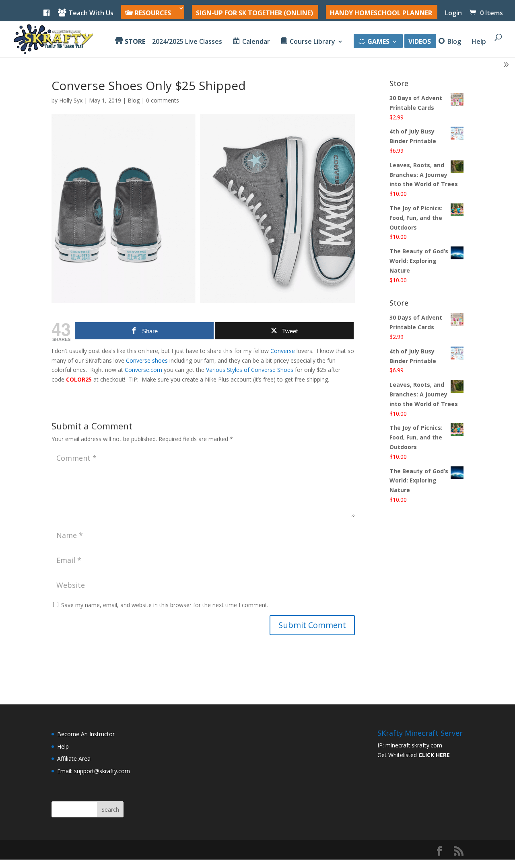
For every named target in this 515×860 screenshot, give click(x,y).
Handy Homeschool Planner (381, 13)
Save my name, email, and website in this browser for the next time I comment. (164, 605)
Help (479, 42)
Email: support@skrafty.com (93, 771)
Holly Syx (70, 100)
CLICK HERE (434, 755)
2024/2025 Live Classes (187, 42)
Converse (282, 351)
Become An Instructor (86, 734)
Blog (134, 100)
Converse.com (143, 370)
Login (453, 13)
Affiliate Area (74, 758)
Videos (419, 42)
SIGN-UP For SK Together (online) (254, 13)
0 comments (162, 100)
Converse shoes (147, 360)
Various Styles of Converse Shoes (249, 370)
